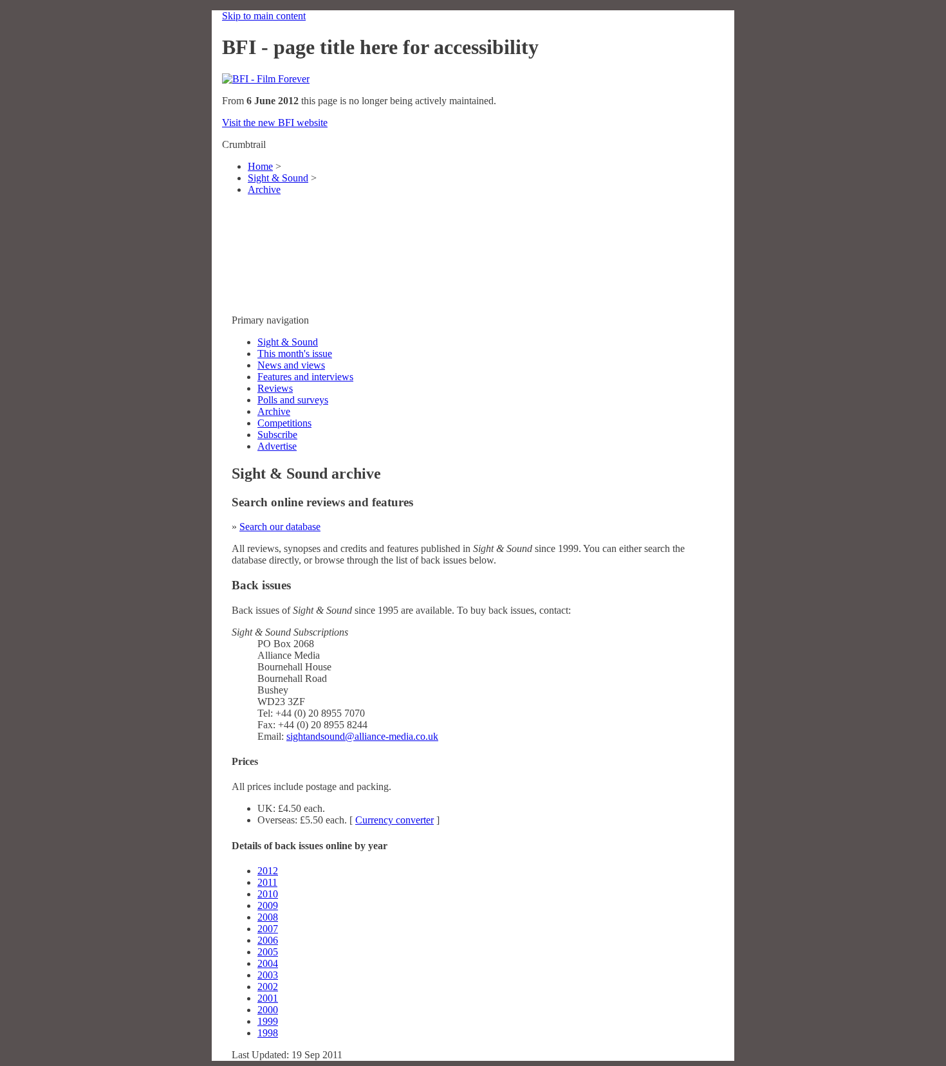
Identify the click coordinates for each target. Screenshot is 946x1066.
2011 (267, 882)
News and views (291, 365)
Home (260, 166)
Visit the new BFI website (275, 122)
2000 (267, 1009)
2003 (267, 975)
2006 (267, 940)
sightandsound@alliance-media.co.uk (362, 736)
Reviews (275, 388)
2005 (267, 951)
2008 (267, 917)
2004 (267, 963)
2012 (267, 870)
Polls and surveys (292, 399)
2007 (267, 928)
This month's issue (294, 353)
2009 (267, 905)
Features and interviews (305, 376)
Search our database (279, 526)
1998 (267, 1032)
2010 (267, 893)
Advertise (277, 446)
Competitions (284, 423)
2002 (267, 986)
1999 (267, 1021)
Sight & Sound (278, 177)
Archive (264, 189)
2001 (267, 998)
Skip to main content (264, 15)
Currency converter (394, 819)
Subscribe (277, 434)
